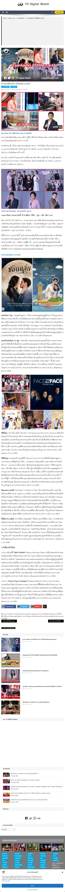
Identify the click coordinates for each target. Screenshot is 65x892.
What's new (5, 856)
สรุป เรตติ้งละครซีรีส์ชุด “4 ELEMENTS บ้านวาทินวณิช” (57, 866)
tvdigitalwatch (35, 614)
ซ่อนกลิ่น (51, 614)
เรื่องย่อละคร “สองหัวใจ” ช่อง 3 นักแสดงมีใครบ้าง (36, 702)
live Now (58, 12)
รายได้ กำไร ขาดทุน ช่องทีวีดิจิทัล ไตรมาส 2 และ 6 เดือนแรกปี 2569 (29, 800)
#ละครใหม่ (4, 853)
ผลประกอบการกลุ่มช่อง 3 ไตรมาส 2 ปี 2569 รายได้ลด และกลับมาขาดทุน (30, 793)
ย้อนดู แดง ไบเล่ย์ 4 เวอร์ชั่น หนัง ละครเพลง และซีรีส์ (25, 780)
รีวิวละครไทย (30, 860)
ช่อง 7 (54, 856)
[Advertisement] (32, 32)
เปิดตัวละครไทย (31, 867)
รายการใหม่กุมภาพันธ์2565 (29, 616)
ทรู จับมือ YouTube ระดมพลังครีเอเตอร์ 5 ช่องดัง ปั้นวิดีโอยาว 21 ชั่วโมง (42, 686)
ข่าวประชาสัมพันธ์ (43, 614)
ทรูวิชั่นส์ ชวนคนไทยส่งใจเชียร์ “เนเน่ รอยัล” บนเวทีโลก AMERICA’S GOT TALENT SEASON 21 (36, 787)
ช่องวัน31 (17, 860)
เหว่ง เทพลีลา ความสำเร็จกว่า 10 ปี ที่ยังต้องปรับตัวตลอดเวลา (40, 639)
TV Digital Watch (18, 89)
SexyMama (28, 614)
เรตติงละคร (55, 860)
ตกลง (32, 886)
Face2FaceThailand (19, 614)
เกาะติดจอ (13, 86)
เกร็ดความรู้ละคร (18, 865)
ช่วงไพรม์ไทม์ (5, 858)
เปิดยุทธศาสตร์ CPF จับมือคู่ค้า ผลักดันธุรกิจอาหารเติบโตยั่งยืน (40, 655)
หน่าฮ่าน (56, 616)
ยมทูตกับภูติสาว (18, 616)
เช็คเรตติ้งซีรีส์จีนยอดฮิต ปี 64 (10, 621)
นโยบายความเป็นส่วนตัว (32, 889)
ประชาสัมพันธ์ (5, 86)
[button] (62, 872)
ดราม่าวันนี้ (56, 614)
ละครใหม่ (39, 616)
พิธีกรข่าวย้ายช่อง (9, 616)
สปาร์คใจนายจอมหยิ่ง (48, 616)
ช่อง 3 (3, 860)
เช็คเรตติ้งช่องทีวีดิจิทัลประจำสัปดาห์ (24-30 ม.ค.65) (56, 621)
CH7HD (29, 856)
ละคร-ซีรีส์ (4, 862)
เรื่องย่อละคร (5, 867)
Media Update (18, 856)
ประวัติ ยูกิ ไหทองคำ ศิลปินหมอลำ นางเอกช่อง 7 (36, 671)
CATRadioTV (10, 614)
